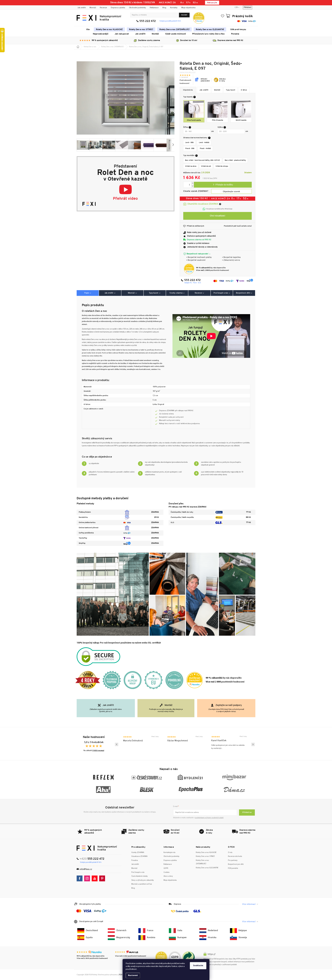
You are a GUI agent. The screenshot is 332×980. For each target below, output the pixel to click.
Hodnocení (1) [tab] (199, 293)
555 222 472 (147, 21)
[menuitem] (88, 29)
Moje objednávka (188, 8)
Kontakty (174, 8)
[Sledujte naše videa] (95, 878)
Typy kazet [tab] (153, 293)
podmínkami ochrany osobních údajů (209, 818)
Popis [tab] (86, 293)
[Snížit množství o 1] (192, 186)
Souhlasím (198, 966)
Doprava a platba (118, 8)
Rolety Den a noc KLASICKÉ (206, 852)
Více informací (248, 904)
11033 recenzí (98, 750)
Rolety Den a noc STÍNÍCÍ (205, 856)
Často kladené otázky (139, 876)
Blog (164, 8)
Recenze (103, 8)
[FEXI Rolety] (97, 848)
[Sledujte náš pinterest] (102, 878)
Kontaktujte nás (169, 852)
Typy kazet (230, 90)
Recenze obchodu (235, 856)
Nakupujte (212, 3)
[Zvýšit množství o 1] (192, 183)
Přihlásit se (247, 812)
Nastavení (133, 975)
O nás (230, 852)
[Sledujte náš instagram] (87, 878)
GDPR (166, 868)
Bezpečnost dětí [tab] (243, 293)
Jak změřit (82, 8)
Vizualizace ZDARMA (139, 856)
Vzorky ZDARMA (137, 852)
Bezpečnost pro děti (236, 864)
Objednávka (188, 90)
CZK (236, 7)
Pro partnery (232, 860)
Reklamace (154, 8)
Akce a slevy (168, 876)
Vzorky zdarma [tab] (176, 293)
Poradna (134, 860)
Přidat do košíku (223, 185)
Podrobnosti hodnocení (185, 81)
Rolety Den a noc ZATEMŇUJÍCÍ (202, 862)
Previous (116, 744)
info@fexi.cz (85, 869)
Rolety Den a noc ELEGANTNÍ (207, 868)
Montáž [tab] (131, 293)
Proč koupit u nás (137, 872)
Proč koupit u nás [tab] (220, 293)
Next (253, 744)
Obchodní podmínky (137, 8)
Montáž (93, 8)
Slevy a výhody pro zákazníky (142, 880)
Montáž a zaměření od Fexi (141, 884)
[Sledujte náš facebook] (80, 878)
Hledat (184, 15)
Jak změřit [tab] (109, 293)
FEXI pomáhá (233, 868)
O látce (244, 90)
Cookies (167, 872)
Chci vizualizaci (217, 216)
